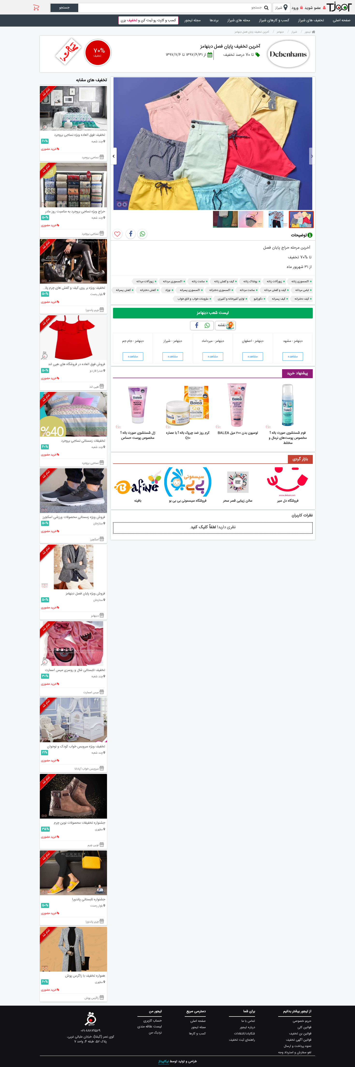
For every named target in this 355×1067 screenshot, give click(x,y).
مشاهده (293, 356)
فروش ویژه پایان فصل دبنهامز (85, 594)
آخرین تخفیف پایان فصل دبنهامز (230, 46)
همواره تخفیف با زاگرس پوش (85, 976)
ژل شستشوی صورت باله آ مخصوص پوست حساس (138, 435)
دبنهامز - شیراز (172, 341)
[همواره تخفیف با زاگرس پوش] (73, 949)
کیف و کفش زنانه (224, 281)
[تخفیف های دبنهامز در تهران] (288, 54)
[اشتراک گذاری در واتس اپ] (142, 234)
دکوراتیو (258, 298)
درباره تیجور (247, 1027)
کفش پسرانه (123, 290)
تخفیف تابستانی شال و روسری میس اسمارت (75, 670)
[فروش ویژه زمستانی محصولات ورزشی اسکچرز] (73, 490)
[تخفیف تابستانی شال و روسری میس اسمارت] (73, 643)
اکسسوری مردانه (172, 281)
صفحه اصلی (341, 20)
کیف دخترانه (302, 298)
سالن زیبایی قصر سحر (237, 501)
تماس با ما (248, 1021)
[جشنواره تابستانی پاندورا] (73, 873)
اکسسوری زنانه (300, 281)
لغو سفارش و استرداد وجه (294, 1052)
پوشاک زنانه (250, 281)
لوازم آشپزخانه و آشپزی (231, 298)
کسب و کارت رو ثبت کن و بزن (148, 20)
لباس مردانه (302, 290)
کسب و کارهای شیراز (274, 20)
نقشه (222, 325)
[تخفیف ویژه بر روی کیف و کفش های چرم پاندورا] (73, 261)
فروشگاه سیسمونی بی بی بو (187, 501)
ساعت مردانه (247, 290)
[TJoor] (341, 7)
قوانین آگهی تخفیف (298, 1040)
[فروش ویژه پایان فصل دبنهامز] (73, 567)
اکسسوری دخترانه (219, 290)
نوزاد (167, 290)
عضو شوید (313, 8)
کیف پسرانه (278, 298)
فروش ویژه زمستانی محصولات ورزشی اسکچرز (74, 517)
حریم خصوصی (302, 1021)
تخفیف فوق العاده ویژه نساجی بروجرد (79, 135)
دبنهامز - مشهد (293, 341)
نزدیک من (155, 1032)
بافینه (137, 501)
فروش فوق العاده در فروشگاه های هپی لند (76, 364)
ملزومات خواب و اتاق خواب (193, 298)
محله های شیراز (238, 20)
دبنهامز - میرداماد (213, 341)
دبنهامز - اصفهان (252, 341)
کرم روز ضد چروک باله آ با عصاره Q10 (187, 435)
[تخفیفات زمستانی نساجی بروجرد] (73, 414)
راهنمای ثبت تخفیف (242, 1040)
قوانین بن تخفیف (300, 1033)
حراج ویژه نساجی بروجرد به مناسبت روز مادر (75, 212)
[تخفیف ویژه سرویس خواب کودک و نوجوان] (73, 720)
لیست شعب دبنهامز (213, 313)
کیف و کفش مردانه (275, 290)
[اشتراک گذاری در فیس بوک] (130, 234)
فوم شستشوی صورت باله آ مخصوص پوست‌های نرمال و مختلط (288, 438)
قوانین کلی (304, 1027)
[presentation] (312, 156)
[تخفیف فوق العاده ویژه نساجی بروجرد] (73, 108)
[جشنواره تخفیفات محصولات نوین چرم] (73, 796)
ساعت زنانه (198, 281)
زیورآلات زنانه (274, 281)
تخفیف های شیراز (311, 20)
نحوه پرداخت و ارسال (297, 1046)
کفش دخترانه (148, 290)
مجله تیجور (193, 20)
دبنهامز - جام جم (133, 341)
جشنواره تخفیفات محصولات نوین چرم (79, 823)
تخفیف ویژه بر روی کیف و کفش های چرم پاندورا (72, 288)
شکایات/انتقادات (244, 1033)
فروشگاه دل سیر (287, 501)
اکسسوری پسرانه (190, 290)
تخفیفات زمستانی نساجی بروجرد (83, 441)
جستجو (64, 8)
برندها (214, 20)
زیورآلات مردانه (145, 281)
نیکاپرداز (163, 1061)
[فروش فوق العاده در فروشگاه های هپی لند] (73, 337)
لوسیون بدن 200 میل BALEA (238, 433)
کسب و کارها (197, 1033)
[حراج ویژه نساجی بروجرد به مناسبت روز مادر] (73, 185)
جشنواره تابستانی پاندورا (88, 899)
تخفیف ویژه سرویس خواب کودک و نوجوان (76, 747)
